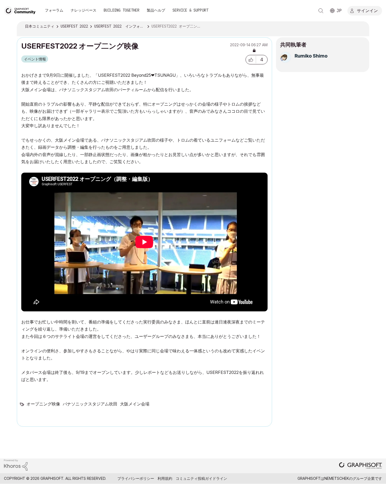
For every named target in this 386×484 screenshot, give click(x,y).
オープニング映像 (43, 403)
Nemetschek (336, 478)
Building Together (121, 10)
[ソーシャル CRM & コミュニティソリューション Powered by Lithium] (16, 464)
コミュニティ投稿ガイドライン (201, 478)
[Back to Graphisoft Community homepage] (21, 10)
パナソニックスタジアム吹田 (90, 403)
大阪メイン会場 (134, 403)
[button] (251, 59)
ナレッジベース (83, 10)
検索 (321, 10)
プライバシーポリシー (135, 478)
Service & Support (190, 10)
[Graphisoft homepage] (360, 466)
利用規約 (165, 478)
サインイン (367, 10)
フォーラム (54, 10)
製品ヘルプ (156, 10)
